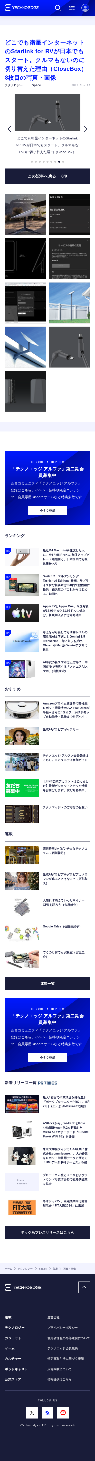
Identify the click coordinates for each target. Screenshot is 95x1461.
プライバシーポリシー (63, 1327)
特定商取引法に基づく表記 (66, 1358)
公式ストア (13, 1379)
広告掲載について (60, 1369)
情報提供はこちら (60, 1379)
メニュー (71, 8)
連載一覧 (47, 984)
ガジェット (13, 1338)
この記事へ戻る (47, 176)
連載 (8, 1317)
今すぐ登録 (47, 510)
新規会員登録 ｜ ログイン (85, 8)
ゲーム (10, 1348)
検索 (58, 8)
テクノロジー (15, 1327)
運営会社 (54, 1317)
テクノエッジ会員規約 (63, 1348)
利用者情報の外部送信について (69, 1338)
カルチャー (13, 1358)
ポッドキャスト (16, 1369)
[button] (9, 129)
